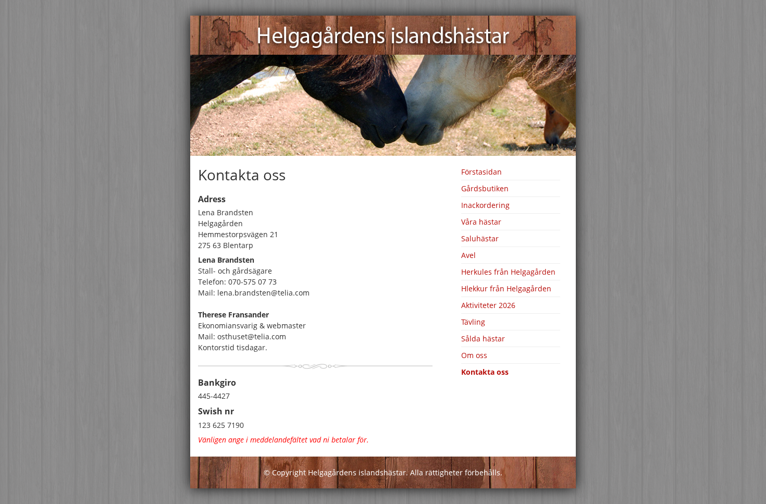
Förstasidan (481, 172)
